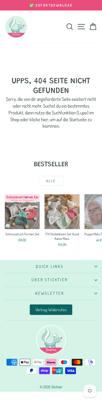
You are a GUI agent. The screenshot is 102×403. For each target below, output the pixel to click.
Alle (51, 181)
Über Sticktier (49, 279)
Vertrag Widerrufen (51, 309)
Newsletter (49, 293)
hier (44, 119)
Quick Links (49, 266)
